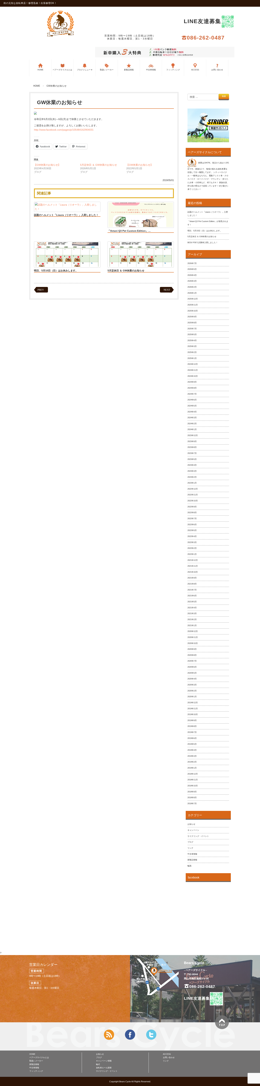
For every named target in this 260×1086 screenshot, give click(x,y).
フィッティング (173, 70)
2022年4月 (192, 536)
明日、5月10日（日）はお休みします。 (56, 270)
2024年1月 (192, 429)
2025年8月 (192, 323)
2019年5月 (192, 744)
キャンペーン (193, 830)
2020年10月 (192, 643)
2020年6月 (192, 667)
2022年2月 (192, 548)
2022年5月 (192, 530)
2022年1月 (192, 554)
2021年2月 (192, 619)
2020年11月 (192, 637)
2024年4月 (192, 412)
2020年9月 (192, 649)
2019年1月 (192, 768)
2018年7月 (192, 803)
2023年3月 (192, 471)
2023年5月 (192, 459)
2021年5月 (192, 602)
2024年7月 (192, 394)
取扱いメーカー (107, 70)
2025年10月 (192, 311)
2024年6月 (192, 400)
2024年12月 (192, 364)
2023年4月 (192, 465)
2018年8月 (192, 797)
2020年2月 (192, 691)
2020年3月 (192, 685)
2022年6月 (192, 524)
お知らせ (191, 824)
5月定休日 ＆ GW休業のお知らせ (98, 164)
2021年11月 (192, 566)
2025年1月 (192, 358)
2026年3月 (192, 281)
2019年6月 (192, 738)
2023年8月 (192, 447)
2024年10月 (192, 376)
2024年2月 (192, 423)
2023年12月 (192, 435)
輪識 (189, 866)
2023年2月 (192, 477)
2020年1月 (192, 696)
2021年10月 (192, 572)
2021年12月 (192, 560)
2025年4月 (192, 340)
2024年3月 (192, 417)
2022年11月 (192, 495)
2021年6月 (192, 596)
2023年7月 (192, 453)
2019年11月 (192, 708)
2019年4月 (192, 750)
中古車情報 (151, 70)
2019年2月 (192, 762)
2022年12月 (192, 489)
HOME (40, 70)
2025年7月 (192, 329)
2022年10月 (192, 501)
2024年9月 (192, 382)
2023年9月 (192, 441)
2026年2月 (192, 287)
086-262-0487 (206, 38)
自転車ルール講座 (104, 1068)
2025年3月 (192, 346)
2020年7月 (192, 661)
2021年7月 (192, 590)
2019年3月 (192, 756)
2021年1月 (192, 625)
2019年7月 (192, 732)
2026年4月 (192, 275)
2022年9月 (192, 507)
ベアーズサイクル (60, 23)
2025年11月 (192, 305)
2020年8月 (192, 655)
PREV (40, 290)
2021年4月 (192, 608)
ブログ (190, 842)
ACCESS (195, 70)
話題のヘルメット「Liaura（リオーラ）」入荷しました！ (66, 215)
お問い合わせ (217, 70)
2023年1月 (192, 483)
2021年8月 (192, 584)
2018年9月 (192, 792)
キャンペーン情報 (104, 1061)
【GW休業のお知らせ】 (47, 164)
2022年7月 (192, 518)
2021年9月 (192, 578)
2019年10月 (192, 714)
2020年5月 (192, 673)
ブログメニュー (84, 70)
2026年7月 (192, 263)
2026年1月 (192, 293)
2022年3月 (192, 542)
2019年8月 (192, 726)
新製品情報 (129, 70)
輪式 (98, 1064)
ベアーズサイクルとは (62, 70)
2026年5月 (192, 269)
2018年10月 (192, 786)
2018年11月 (192, 780)
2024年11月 (192, 370)
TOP (222, 1022)
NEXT (167, 290)
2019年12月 (192, 702)
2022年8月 (192, 512)
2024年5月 (192, 406)
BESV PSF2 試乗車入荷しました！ (202, 242)
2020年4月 (192, 679)
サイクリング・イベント (198, 836)
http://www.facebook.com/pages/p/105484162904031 (64, 129)
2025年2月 (192, 352)
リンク (190, 848)
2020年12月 (192, 631)
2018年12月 (192, 774)
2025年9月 (192, 317)
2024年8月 (192, 388)
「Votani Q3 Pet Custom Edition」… (129, 230)
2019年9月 (192, 720)
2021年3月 (192, 613)
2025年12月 (192, 299)
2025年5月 (192, 334)
